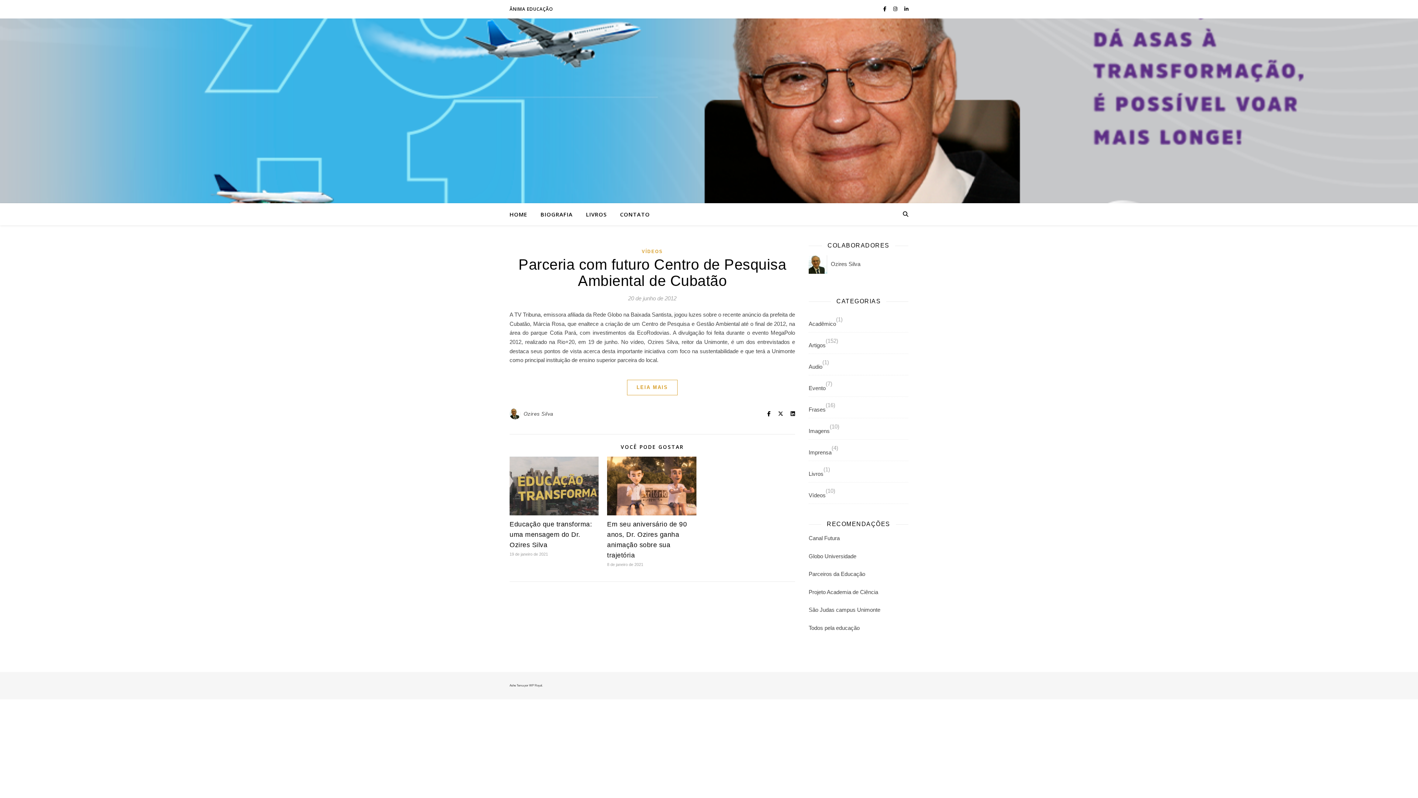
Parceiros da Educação (837, 574)
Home (518, 214)
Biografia (557, 214)
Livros (596, 214)
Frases (817, 409)
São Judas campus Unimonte (844, 610)
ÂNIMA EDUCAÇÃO (531, 9)
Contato (635, 214)
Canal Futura (824, 538)
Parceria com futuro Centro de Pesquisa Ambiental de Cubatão (652, 272)
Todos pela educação (834, 628)
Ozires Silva (539, 414)
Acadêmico (822, 324)
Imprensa (820, 452)
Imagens (819, 431)
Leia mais (652, 387)
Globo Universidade (832, 556)
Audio (815, 367)
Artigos (817, 345)
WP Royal (535, 685)
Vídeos (652, 251)
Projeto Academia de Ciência (843, 592)
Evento (817, 388)
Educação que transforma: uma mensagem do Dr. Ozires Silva (551, 535)
